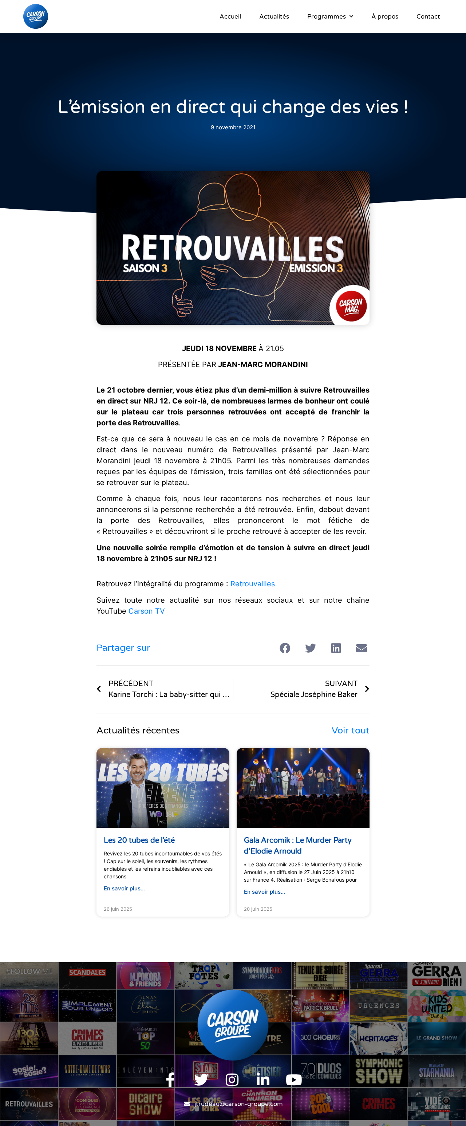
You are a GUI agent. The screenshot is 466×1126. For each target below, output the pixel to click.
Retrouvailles (252, 583)
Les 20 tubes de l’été (139, 840)
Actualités (274, 16)
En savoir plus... (124, 888)
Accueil (230, 16)
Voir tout (351, 730)
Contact (428, 16)
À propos (384, 16)
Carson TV (147, 611)
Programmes (326, 16)
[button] (285, 648)
